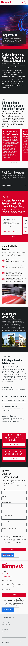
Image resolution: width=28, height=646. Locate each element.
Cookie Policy (5, 631)
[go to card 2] (15, 236)
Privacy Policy (5, 629)
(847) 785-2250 (5, 573)
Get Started (14, 458)
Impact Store (5, 624)
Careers (4, 627)
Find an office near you (7, 577)
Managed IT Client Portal (8, 617)
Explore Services (14, 444)
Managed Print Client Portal (9, 620)
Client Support (5, 622)
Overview (4, 47)
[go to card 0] (12, 236)
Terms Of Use (5, 634)
